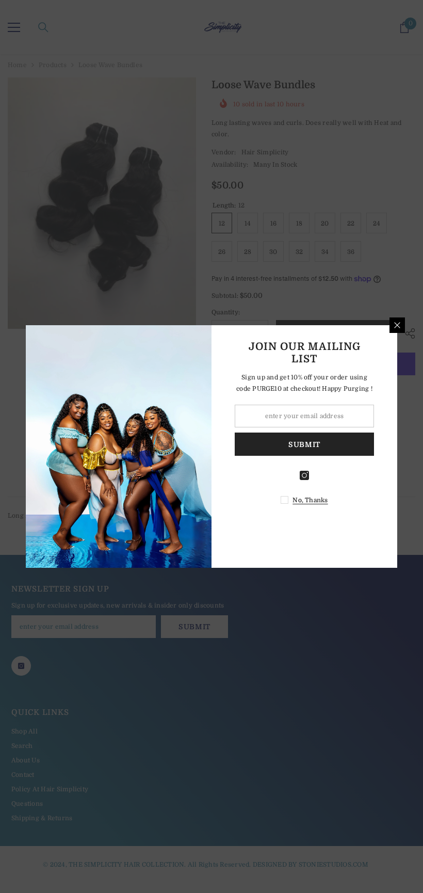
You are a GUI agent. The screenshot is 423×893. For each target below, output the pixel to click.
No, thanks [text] (310, 500)
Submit (304, 444)
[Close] (397, 325)
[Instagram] (304, 475)
